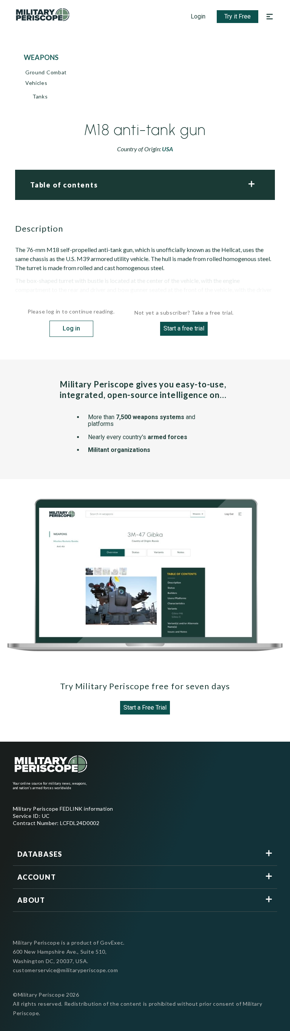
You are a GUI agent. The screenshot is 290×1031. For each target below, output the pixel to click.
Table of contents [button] (64, 185)
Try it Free (237, 16)
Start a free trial (184, 328)
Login (198, 16)
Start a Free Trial (145, 707)
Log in (71, 328)
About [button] (31, 900)
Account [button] (36, 877)
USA (167, 148)
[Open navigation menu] (269, 16)
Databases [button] (39, 854)
